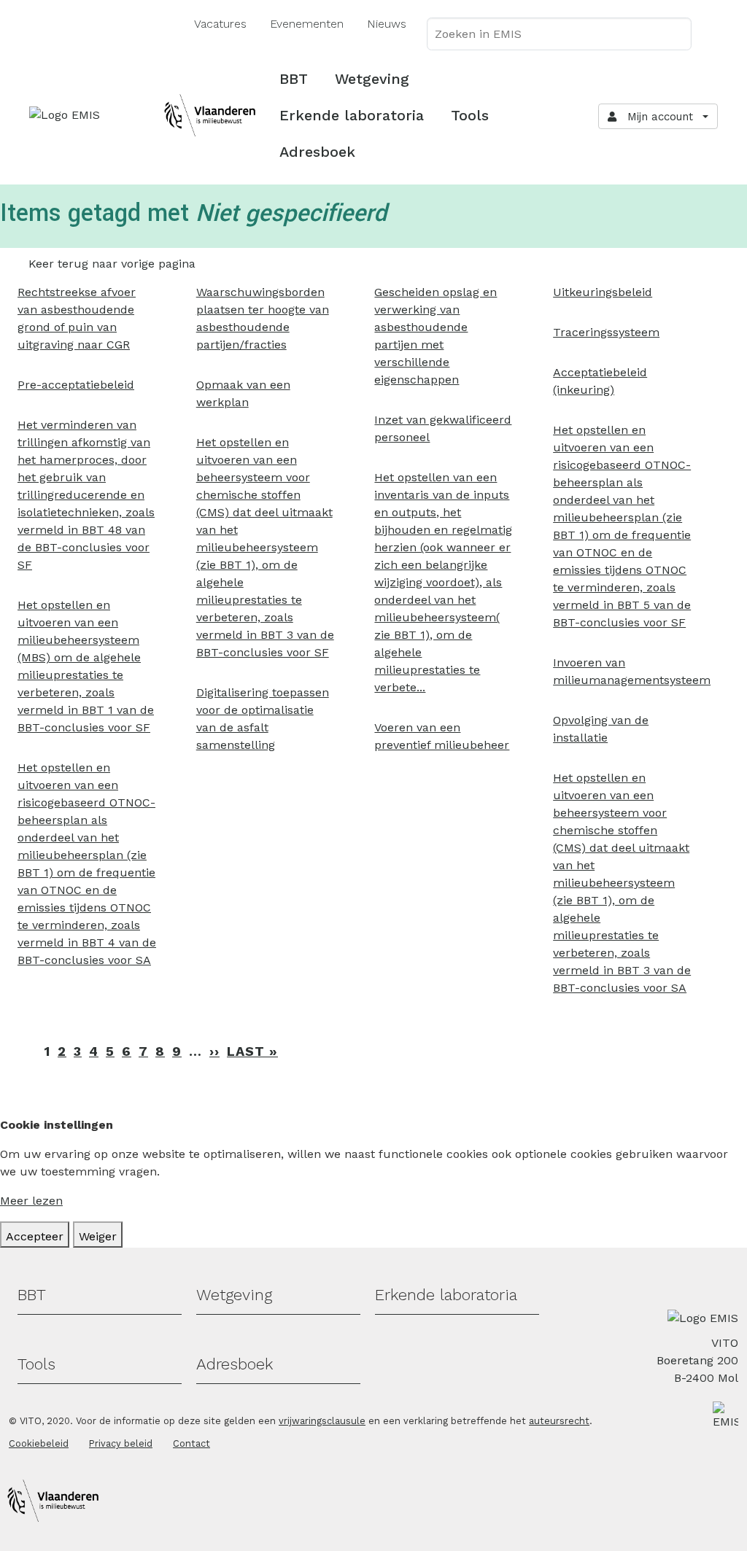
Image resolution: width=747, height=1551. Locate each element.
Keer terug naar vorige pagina (112, 264)
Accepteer (34, 1236)
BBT (293, 79)
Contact (191, 1443)
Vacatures (220, 24)
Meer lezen (31, 1201)
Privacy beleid (120, 1443)
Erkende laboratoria (351, 115)
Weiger (98, 1236)
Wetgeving (372, 79)
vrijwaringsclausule (322, 1420)
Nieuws (386, 24)
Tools (470, 115)
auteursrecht (559, 1420)
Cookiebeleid (39, 1443)
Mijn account (656, 116)
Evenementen (307, 24)
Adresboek (317, 151)
